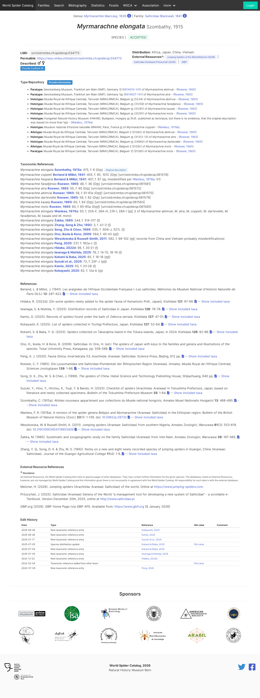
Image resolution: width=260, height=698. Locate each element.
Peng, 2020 (63, 243)
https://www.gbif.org (129, 506)
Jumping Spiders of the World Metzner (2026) (191, 57)
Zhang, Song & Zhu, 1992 (73, 225)
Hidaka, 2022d (65, 248)
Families (43, 5)
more (167, 5)
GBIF (184, 62)
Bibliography (78, 5)
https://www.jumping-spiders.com (178, 487)
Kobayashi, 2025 (66, 270)
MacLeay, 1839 (105, 16)
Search (59, 5)
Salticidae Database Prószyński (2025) (154, 62)
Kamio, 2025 (63, 266)
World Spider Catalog (17, 5)
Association (150, 5)
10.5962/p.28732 (114, 417)
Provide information (60, 82)
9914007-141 (133, 94)
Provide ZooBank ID (32, 68)
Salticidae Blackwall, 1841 (163, 16)
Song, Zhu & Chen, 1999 (72, 229)
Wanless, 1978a (82, 122)
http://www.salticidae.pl (117, 499)
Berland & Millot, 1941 (69, 174)
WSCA (127, 5)
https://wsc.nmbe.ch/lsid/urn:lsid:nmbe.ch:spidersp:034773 (79, 58)
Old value (199, 544)
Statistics (97, 5)
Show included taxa (84, 294)
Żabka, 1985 (63, 220)
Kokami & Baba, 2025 (70, 257)
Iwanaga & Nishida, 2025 (72, 252)
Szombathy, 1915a (67, 170)
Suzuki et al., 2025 (68, 261)
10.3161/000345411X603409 (53, 429)
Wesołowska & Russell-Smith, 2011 (80, 238)
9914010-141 (131, 89)
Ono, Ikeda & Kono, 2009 (72, 234)
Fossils (114, 5)
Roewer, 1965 (186, 89)
